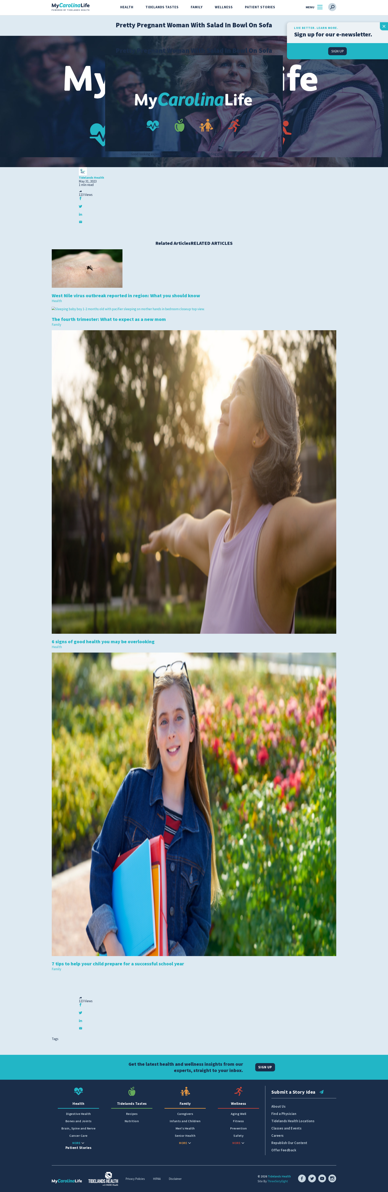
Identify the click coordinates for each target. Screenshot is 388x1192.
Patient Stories (260, 7)
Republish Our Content (289, 1143)
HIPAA (157, 1179)
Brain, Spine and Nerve (78, 1128)
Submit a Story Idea (293, 1092)
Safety (238, 1136)
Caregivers (185, 1114)
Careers (277, 1135)
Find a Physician (283, 1113)
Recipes (132, 1114)
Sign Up (265, 1067)
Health (126, 7)
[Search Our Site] (332, 7)
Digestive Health (78, 1114)
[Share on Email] (80, 222)
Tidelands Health (279, 1176)
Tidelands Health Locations (292, 1121)
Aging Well (238, 1114)
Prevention (238, 1128)
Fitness (238, 1121)
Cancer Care (78, 1136)
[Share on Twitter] (80, 206)
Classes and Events (286, 1128)
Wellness (224, 7)
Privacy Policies (135, 1179)
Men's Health (185, 1128)
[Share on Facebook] (80, 198)
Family (197, 7)
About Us (278, 1106)
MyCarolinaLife (71, 7)
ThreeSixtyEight (277, 1181)
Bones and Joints (78, 1121)
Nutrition (132, 1121)
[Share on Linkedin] (80, 214)
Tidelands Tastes (162, 7)
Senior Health (185, 1136)
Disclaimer (175, 1179)
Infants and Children (185, 1121)
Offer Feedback (283, 1150)
